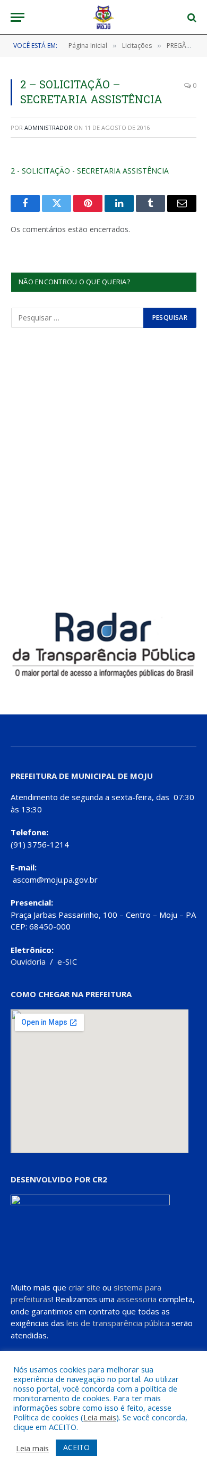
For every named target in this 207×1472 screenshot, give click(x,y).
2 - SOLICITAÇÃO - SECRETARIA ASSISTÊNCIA (90, 171)
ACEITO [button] (76, 1447)
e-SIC (67, 961)
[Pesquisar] (190, 17)
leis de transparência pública (117, 1323)
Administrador (48, 127)
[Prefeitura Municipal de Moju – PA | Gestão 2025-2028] (104, 17)
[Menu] (17, 17)
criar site (84, 1287)
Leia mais (99, 1417)
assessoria (137, 1299)
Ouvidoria (28, 961)
